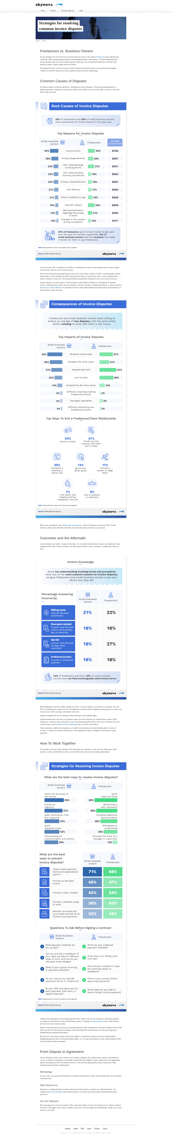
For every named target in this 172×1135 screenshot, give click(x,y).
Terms (105, 1128)
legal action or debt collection (50, 288)
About (76, 1128)
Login (81, 11)
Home (43, 11)
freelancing (101, 57)
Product (53, 11)
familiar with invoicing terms (72, 525)
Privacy (97, 1128)
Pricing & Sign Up (67, 11)
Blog (44, 41)
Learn (89, 1128)
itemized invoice (98, 1021)
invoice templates (56, 1092)
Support (68, 1128)
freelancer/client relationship (67, 724)
